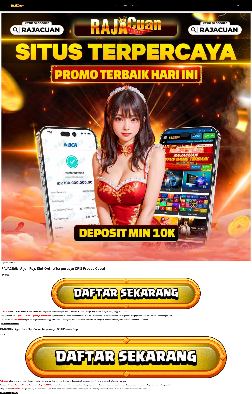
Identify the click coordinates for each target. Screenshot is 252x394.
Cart (239, 5)
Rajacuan (5, 263)
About (125, 5)
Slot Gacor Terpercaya (9, 393)
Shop (116, 5)
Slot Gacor (13, 263)
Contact (135, 5)
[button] (10, 324)
